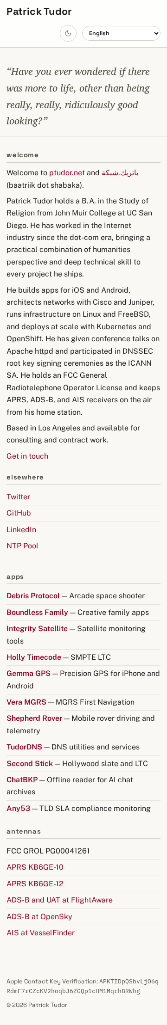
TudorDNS (24, 747)
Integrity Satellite (37, 628)
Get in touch (27, 456)
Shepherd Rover (34, 718)
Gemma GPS (28, 673)
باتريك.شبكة (120, 172)
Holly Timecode (33, 657)
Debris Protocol (33, 595)
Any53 (18, 808)
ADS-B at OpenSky (39, 916)
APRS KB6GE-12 (35, 883)
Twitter (18, 496)
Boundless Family (37, 612)
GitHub (18, 513)
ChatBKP (22, 779)
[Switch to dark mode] (68, 33)
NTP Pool (22, 545)
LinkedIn (21, 529)
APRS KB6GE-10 (35, 867)
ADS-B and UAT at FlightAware (59, 900)
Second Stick (29, 763)
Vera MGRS (26, 702)
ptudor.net (67, 172)
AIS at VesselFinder (40, 932)
